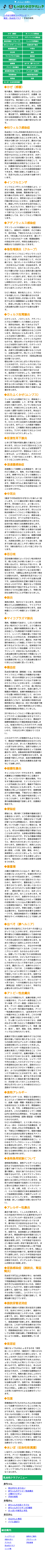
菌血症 (32, 56)
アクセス (8, 1542)
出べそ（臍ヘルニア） (32, 63)
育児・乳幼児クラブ (12, 18)
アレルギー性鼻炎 (32, 71)
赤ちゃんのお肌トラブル (18, 1505)
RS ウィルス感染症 (32, 34)
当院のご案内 (31, 1536)
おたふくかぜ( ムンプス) (12, 45)
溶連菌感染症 (12, 48)
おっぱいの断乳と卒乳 (17, 1511)
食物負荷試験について (12, 71)
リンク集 (8, 1548)
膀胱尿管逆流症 (32, 74)
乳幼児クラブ (10, 1545)
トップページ (10, 1536)
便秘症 (32, 60)
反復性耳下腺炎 (32, 45)
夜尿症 (12, 78)
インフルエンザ (12, 37)
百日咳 (12, 52)
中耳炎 (32, 48)
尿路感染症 (12, 74)
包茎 (32, 78)
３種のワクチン (15, 1494)
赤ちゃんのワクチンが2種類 (20, 1508)
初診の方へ (9, 1539)
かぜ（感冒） (12, 34)
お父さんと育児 (15, 1519)
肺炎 (32, 52)
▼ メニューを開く (22, 2)
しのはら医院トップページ (15, 15)
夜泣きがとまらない (16, 1488)
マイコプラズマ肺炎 (13, 56)
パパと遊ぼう (14, 1522)
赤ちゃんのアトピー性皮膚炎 (20, 1491)
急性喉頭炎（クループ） (12, 41)
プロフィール (31, 1539)
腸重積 (12, 63)
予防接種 (29, 1542)
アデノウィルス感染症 (32, 37)
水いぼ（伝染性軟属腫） (12, 82)
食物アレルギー (32, 67)
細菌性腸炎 (12, 60)
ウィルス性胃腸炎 (32, 41)
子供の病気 (13, 1497)
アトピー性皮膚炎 (12, 67)
